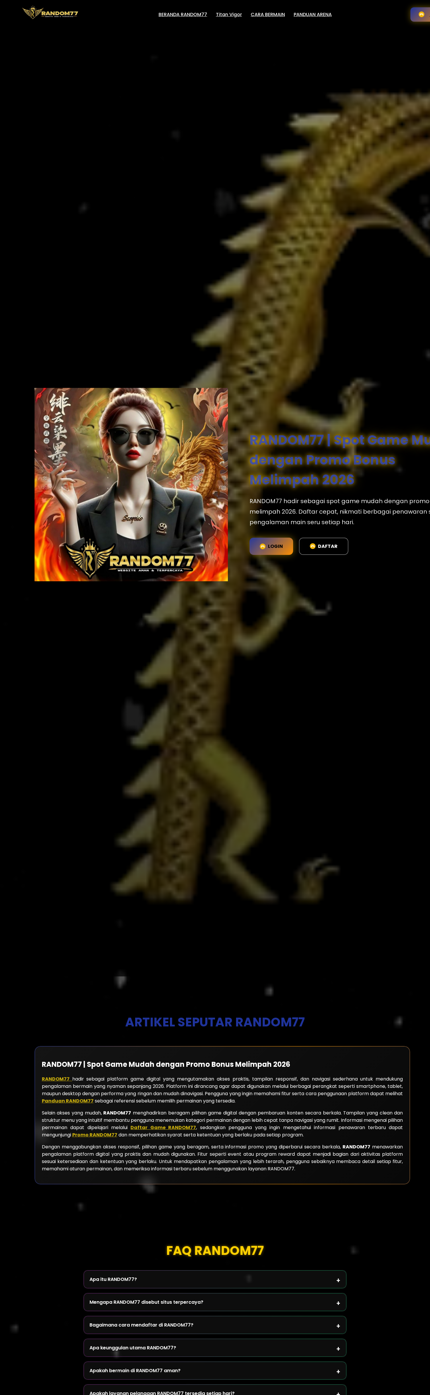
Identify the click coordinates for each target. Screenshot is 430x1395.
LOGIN (275, 546)
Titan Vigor (229, 14)
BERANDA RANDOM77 (183, 14)
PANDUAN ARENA (313, 14)
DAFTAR (328, 546)
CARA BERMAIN (268, 14)
